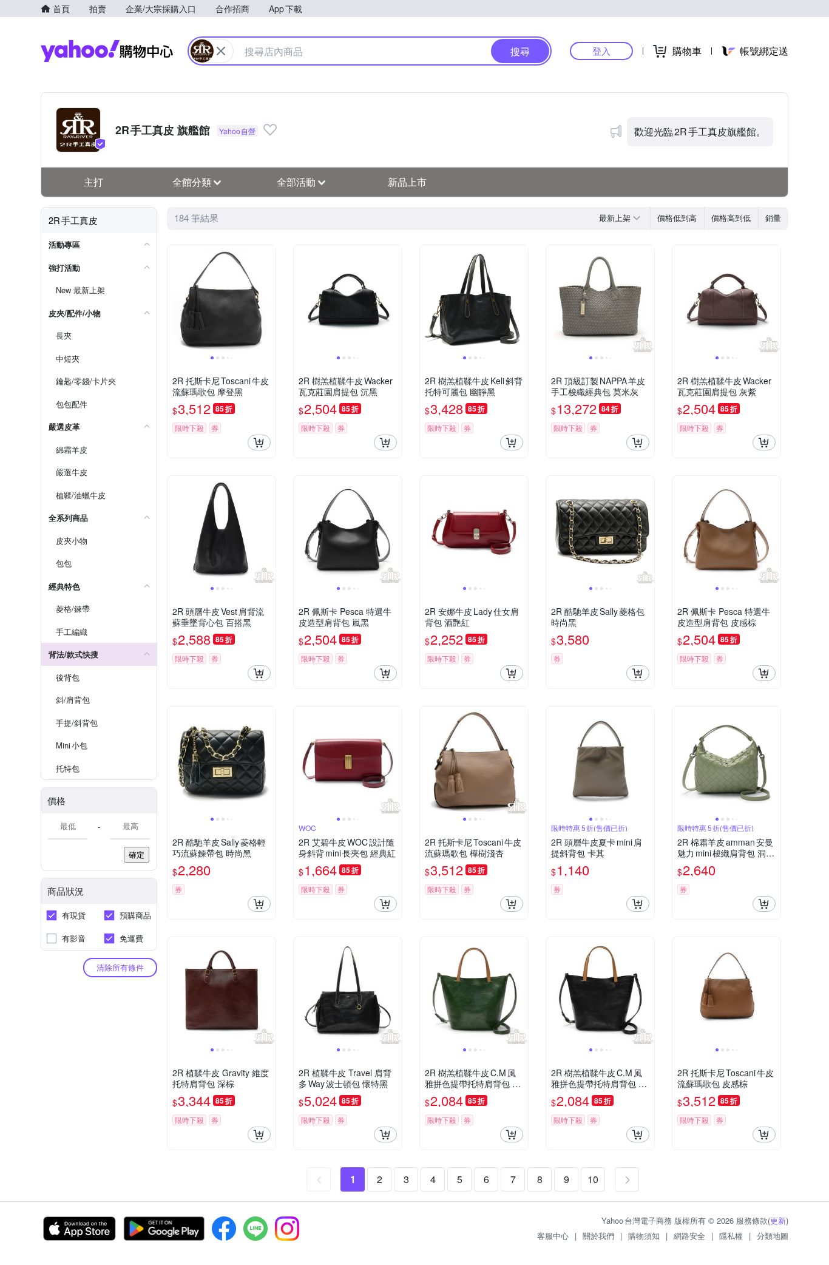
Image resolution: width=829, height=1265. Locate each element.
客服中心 (553, 1235)
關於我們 (598, 1235)
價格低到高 (677, 217)
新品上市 (407, 182)
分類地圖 (772, 1235)
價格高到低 (731, 217)
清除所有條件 (120, 967)
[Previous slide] (175, 299)
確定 (136, 854)
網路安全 (689, 1235)
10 (592, 1179)
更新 (778, 1220)
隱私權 (731, 1235)
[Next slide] (268, 299)
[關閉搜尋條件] (221, 51)
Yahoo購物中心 (107, 51)
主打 (93, 182)
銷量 (773, 217)
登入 (601, 50)
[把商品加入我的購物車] (259, 442)
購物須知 (644, 1235)
